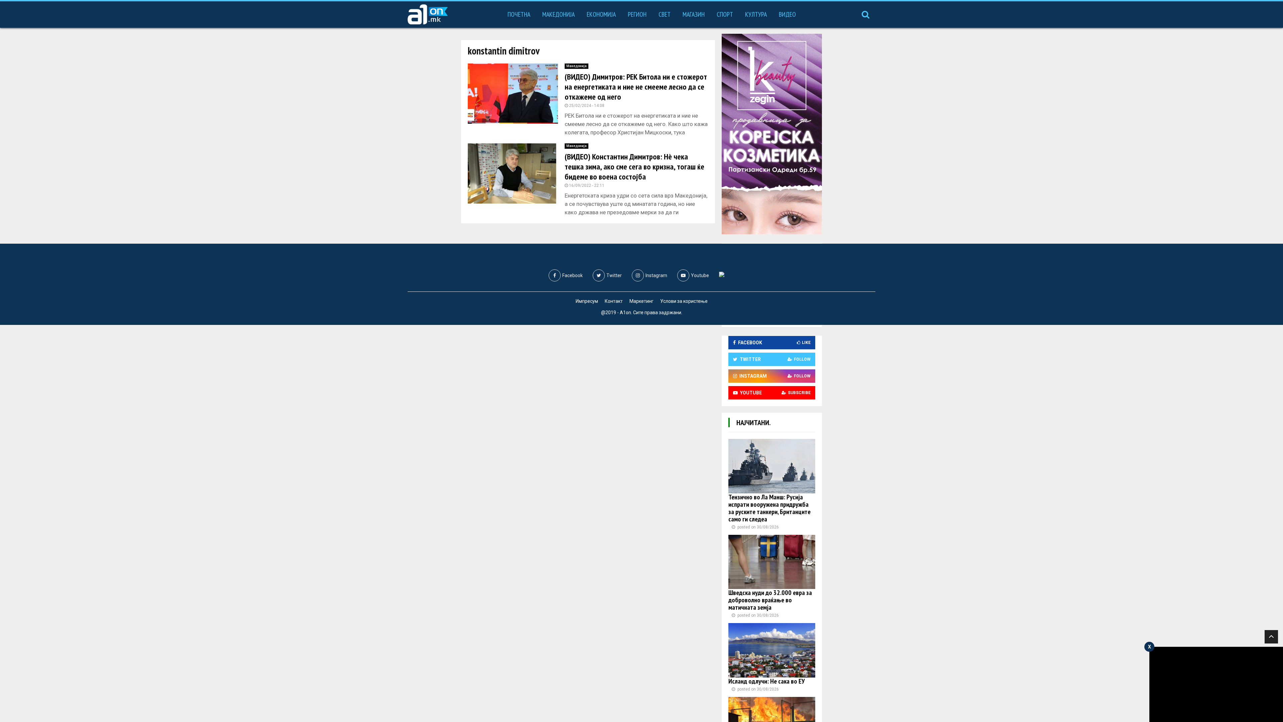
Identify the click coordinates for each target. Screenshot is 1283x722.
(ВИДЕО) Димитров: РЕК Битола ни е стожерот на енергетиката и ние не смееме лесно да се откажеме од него (636, 87)
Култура (756, 14)
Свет (665, 14)
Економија (601, 14)
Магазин (694, 14)
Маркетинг (641, 301)
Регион (637, 14)
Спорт (725, 14)
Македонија (558, 14)
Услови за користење (684, 301)
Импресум (587, 301)
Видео (787, 14)
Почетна (519, 14)
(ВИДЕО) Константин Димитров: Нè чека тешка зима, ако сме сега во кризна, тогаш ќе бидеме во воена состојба (634, 166)
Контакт (614, 301)
